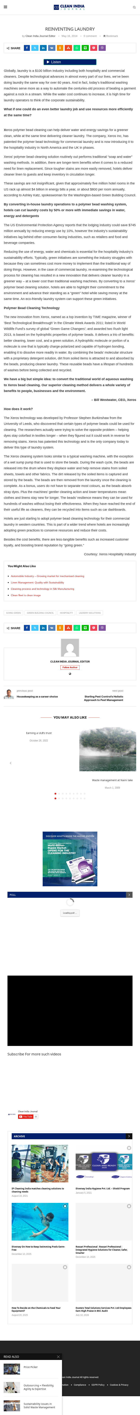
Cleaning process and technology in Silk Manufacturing (42, 588)
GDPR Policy (98, 1384)
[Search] (134, 7)
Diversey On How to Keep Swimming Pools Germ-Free (38, 1248)
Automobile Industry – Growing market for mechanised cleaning (47, 576)
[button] (10, 763)
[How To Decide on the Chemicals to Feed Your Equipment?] (40, 1283)
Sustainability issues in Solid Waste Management (39, 1405)
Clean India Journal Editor (40, 35)
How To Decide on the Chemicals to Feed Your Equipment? (36, 1310)
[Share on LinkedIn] (43, 48)
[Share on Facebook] (27, 48)
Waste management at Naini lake (112, 780)
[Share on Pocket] (93, 48)
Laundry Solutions (90, 613)
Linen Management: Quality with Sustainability (37, 582)
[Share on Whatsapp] (76, 48)
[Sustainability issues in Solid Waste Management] (12, 1405)
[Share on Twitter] (34, 48)
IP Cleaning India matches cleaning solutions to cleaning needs (38, 1190)
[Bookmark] (65, 1148)
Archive (19, 1136)
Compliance (80, 1384)
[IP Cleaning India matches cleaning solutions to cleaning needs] (40, 1163)
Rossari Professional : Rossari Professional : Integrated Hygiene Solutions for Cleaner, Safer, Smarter (101, 1249)
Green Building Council (40, 613)
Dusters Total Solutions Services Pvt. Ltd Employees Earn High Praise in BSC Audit (103, 1310)
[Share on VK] (51, 48)
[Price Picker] (12, 1369)
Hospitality (66, 613)
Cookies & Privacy (119, 1384)
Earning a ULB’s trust (39, 733)
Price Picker (31, 1367)
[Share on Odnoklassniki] (60, 48)
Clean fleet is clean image (26, 595)
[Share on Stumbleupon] (68, 48)
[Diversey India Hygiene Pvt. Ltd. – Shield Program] (104, 1163)
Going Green (13, 613)
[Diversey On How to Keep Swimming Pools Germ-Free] (40, 1222)
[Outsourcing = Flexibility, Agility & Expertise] (12, 1387)
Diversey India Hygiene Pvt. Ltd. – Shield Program (103, 1188)
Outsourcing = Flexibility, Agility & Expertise (39, 1387)
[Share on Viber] (102, 48)
